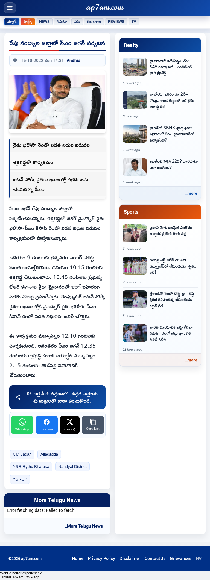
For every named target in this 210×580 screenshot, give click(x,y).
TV (134, 21)
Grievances (180, 558)
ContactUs (155, 558)
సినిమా (62, 21)
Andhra (73, 60)
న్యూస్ (11, 21)
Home (77, 558)
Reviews (116, 21)
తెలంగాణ (94, 21)
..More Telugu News (84, 526)
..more (191, 193)
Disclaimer (129, 558)
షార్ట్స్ (28, 21)
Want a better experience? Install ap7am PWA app (21, 575)
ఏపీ (77, 21)
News (44, 21)
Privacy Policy (101, 558)
